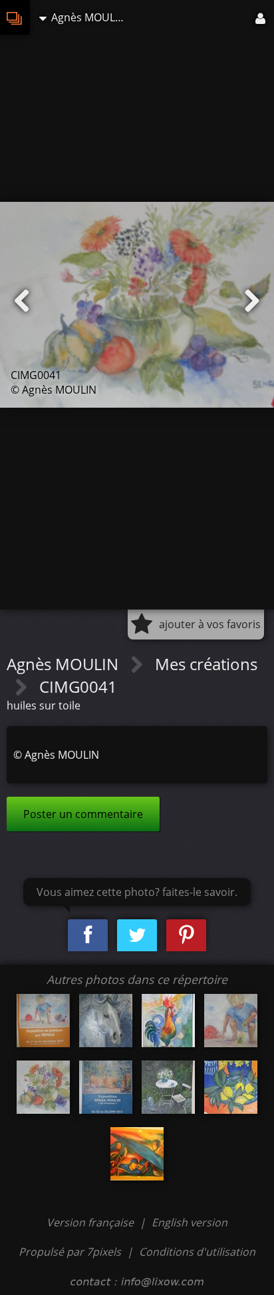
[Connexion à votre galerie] (261, 17)
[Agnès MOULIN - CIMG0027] (105, 1020)
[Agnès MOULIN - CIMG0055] (105, 1087)
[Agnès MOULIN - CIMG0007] (43, 1020)
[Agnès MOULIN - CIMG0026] (168, 1087)
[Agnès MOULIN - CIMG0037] (230, 1087)
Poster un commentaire (83, 814)
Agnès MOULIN (64, 664)
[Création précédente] (22, 301)
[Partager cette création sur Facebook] (88, 935)
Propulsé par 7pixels (70, 1251)
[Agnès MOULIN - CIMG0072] (137, 1153)
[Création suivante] (252, 301)
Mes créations (206, 664)
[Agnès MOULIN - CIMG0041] (43, 1087)
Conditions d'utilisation (197, 1251)
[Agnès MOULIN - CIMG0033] (168, 1020)
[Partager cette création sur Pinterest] (186, 935)
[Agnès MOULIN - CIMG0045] (230, 1020)
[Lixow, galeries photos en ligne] (15, 17)
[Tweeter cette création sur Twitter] (137, 935)
